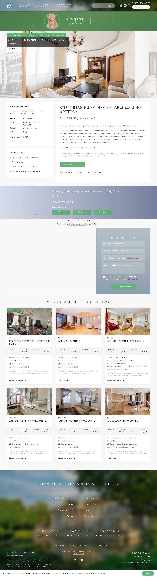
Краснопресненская (130, 444)
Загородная (42, 5)
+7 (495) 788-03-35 (140, 3)
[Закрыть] (153, 15)
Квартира (20, 162)
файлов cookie (98, 573)
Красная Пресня (120, 441)
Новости (87, 510)
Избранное (81, 5)
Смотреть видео (103, 21)
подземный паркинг (29, 166)
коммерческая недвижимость (109, 535)
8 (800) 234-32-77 (141, 553)
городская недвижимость (48, 535)
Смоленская (142, 366)
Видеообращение (75, 19)
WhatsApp (103, 212)
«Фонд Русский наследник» (62, 498)
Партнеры (88, 516)
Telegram (82, 212)
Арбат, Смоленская (121, 361)
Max (61, 212)
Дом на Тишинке (129, 438)
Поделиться (97, 172)
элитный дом (34, 171)
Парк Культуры (129, 366)
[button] (11, 64)
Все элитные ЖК (79, 545)
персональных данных (115, 279)
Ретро (26, 132)
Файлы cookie (78, 553)
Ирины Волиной (75, 23)
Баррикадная (115, 444)
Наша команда (90, 504)
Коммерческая (62, 5)
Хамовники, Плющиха (116, 363)
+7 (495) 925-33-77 (78, 531)
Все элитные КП (100, 545)
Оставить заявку (72, 164)
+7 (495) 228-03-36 (109, 531)
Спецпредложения (67, 510)
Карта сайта (60, 545)
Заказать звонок (141, 7)
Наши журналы (90, 498)
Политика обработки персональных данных (78, 551)
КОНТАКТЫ (109, 484)
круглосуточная (32, 157)
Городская (24, 5)
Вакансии (71, 516)
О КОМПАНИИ (50, 484)
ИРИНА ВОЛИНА (81, 484)
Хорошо (147, 573)
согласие (120, 276)
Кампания (71, 504)
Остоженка (28, 118)
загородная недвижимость (78, 535)
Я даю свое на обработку (122, 278)
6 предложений (77, 224)
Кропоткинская (30, 122)
